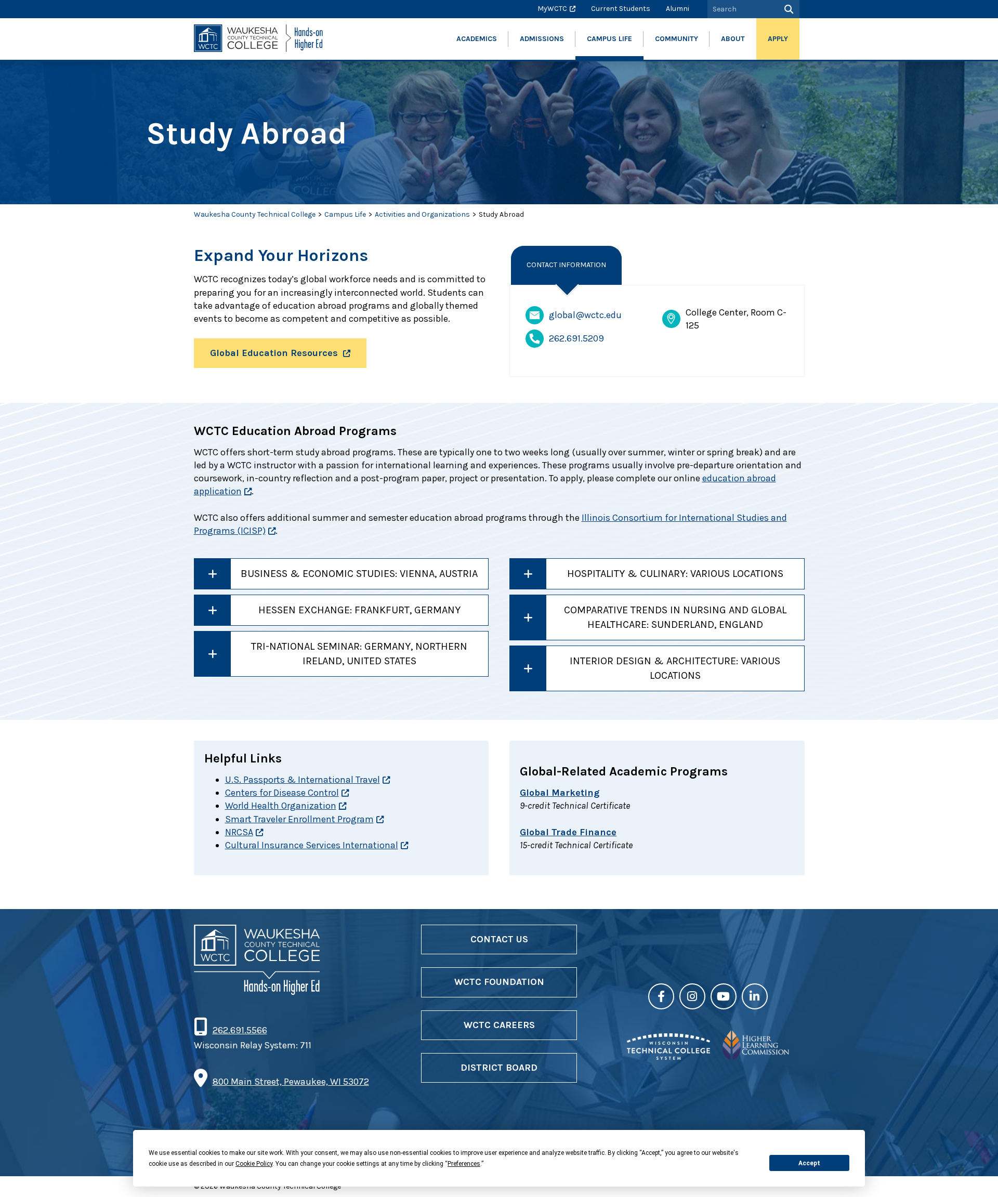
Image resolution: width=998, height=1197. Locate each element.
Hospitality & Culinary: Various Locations (675, 574)
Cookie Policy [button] (253, 1163)
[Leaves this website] (668, 1056)
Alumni (677, 8)
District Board (499, 1067)
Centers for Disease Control (282, 792)
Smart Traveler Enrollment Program (299, 819)
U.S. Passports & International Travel (302, 779)
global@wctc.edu (585, 315)
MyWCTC (552, 8)
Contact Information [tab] (566, 264)
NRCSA (239, 832)
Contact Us (499, 939)
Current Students (620, 8)
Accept (809, 1163)
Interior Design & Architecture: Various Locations (675, 668)
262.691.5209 (576, 338)
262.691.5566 (239, 1030)
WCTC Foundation (499, 982)
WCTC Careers (499, 1025)
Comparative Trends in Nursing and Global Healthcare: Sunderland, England (675, 617)
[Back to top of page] (976, 1173)
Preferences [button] (464, 1163)
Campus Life (345, 214)
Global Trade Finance (568, 832)
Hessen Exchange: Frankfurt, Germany (359, 610)
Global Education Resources (274, 353)
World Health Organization (280, 805)
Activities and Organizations (422, 214)
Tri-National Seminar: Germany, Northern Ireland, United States (359, 653)
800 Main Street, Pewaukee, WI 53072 (291, 1081)
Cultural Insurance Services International (311, 845)
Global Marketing (559, 792)
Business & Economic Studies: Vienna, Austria (359, 574)
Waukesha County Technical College (255, 214)
